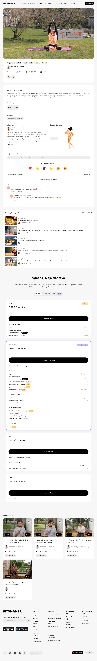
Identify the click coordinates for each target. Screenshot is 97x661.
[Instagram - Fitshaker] (10, 653)
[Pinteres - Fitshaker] (25, 653)
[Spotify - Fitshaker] (20, 653)
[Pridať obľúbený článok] (15, 218)
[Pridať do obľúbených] (13, 77)
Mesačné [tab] (38, 294)
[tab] (57, 294)
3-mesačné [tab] (47, 294)
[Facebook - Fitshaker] (5, 653)
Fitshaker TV (58, 3)
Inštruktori (48, 3)
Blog (65, 3)
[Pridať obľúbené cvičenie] (29, 521)
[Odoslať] (29, 620)
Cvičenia (39, 3)
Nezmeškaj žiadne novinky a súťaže (14, 617)
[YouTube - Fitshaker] (15, 653)
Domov (23, 3)
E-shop (72, 3)
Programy (31, 3)
